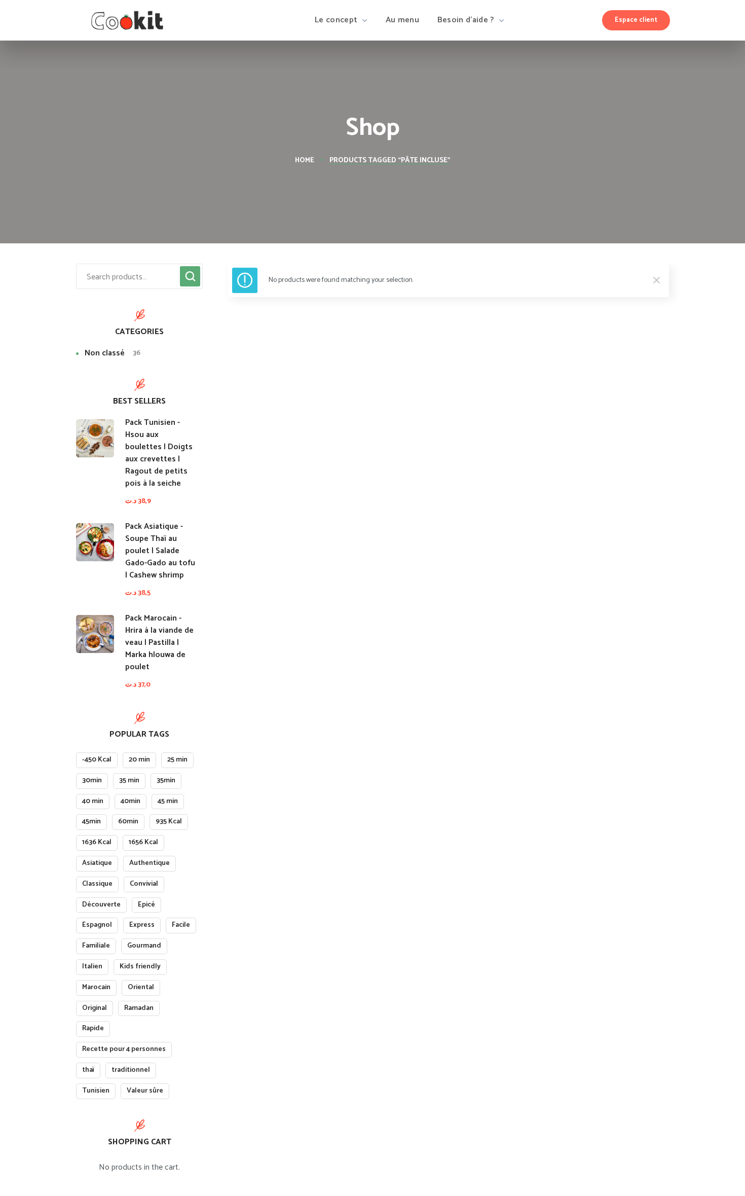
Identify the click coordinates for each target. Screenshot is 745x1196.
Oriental (141, 987)
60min (128, 821)
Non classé (112, 353)
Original (94, 1008)
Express (142, 925)
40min (130, 801)
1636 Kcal (96, 842)
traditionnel (130, 1070)
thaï (88, 1070)
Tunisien (95, 1091)
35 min (129, 780)
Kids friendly (140, 966)
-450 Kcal (96, 760)
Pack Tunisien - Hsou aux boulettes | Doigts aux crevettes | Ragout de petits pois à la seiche (159, 453)
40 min (92, 801)
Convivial (144, 884)
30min (92, 780)
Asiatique (97, 863)
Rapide (93, 1028)
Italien (92, 966)
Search (190, 276)
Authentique (149, 863)
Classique (97, 884)
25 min (177, 760)
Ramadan (139, 1008)
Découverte (101, 905)
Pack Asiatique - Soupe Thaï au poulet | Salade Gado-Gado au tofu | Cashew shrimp (160, 551)
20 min (139, 760)
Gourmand (144, 946)
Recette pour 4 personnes (124, 1049)
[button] (636, 20)
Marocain (96, 987)
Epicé (146, 905)
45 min (168, 801)
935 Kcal (169, 821)
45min (91, 821)
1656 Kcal (143, 842)
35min (166, 780)
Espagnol (97, 925)
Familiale (96, 946)
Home (304, 160)
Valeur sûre (145, 1091)
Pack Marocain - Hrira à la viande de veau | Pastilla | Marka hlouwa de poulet (159, 642)
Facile (181, 925)
